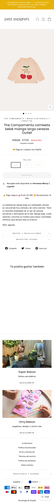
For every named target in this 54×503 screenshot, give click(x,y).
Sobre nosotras (27, 465)
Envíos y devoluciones (27, 233)
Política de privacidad (27, 447)
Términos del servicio (27, 456)
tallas (27, 160)
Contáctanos (27, 443)
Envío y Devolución (27, 452)
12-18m (38, 165)
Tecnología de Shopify (27, 500)
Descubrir (27, 433)
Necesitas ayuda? (27, 239)
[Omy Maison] (27, 404)
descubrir (27, 383)
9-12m (26, 165)
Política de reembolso (27, 461)
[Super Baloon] (27, 354)
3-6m (15, 165)
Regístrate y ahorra (26, 474)
